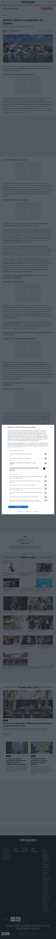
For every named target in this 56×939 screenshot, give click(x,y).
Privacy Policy (36, 511)
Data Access (28, 511)
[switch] (45, 454)
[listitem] (28, 451)
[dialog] (28, 469)
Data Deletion (20, 511)
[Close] (51, 427)
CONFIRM (18, 506)
